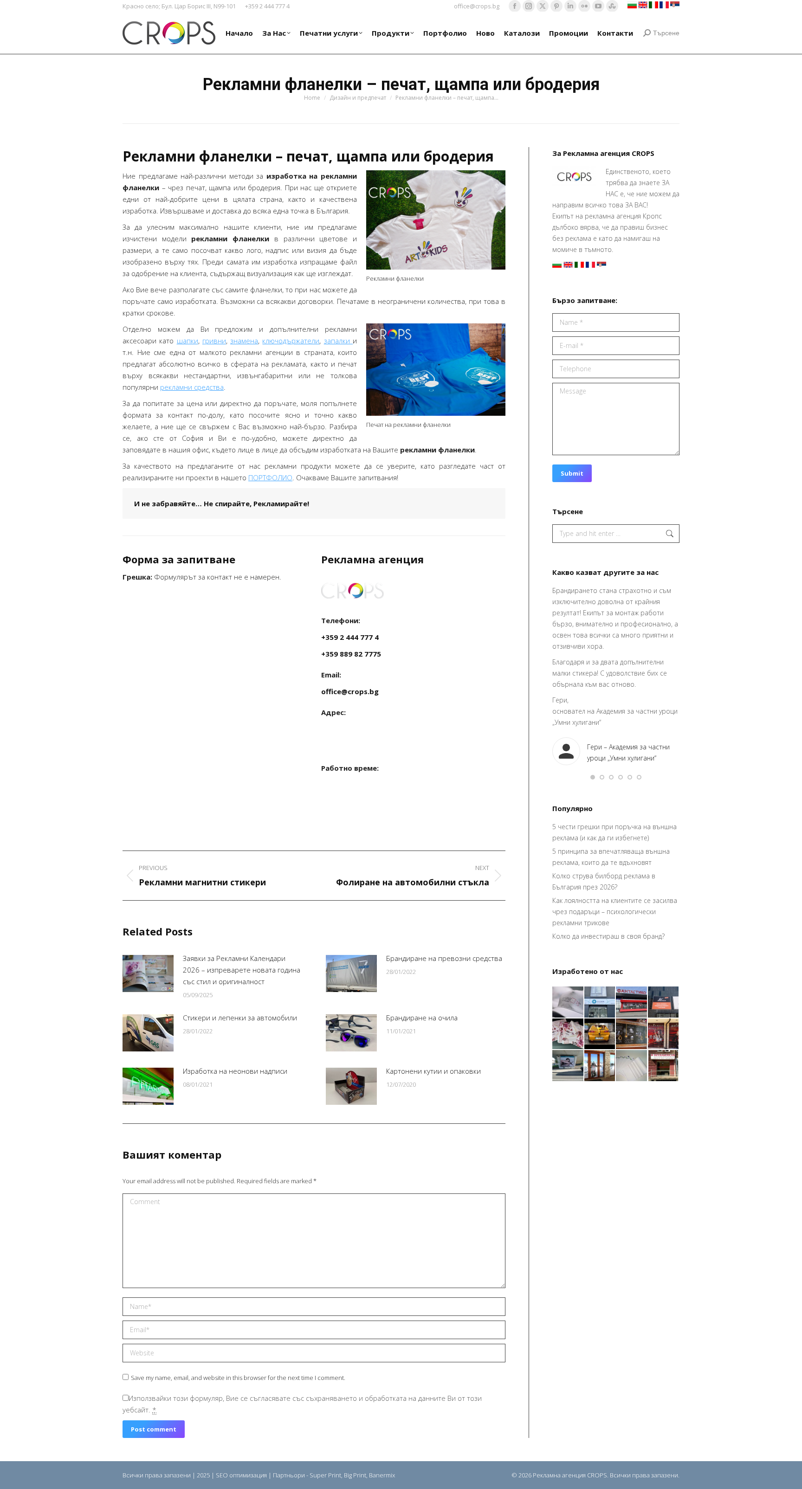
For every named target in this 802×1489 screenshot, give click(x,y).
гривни (214, 340)
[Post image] (148, 973)
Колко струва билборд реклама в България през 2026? (603, 881)
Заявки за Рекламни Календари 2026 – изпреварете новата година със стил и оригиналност (241, 970)
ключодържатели (290, 340)
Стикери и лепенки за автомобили (240, 1017)
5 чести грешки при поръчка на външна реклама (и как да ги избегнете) (614, 832)
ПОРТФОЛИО (270, 477)
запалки (338, 340)
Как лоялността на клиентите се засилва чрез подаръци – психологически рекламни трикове (614, 911)
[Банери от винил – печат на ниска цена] (632, 1034)
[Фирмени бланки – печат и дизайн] (632, 1066)
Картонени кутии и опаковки (433, 1071)
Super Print (325, 1475)
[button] (592, 777)
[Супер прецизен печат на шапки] (568, 1002)
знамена (244, 340)
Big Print (355, 1475)
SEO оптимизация (241, 1475)
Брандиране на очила (422, 1017)
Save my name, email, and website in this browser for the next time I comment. (238, 1377)
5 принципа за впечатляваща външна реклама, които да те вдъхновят (611, 857)
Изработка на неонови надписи (235, 1071)
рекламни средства (192, 387)
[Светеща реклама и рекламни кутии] (600, 1002)
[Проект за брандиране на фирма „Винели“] (664, 1034)
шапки (187, 340)
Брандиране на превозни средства (444, 958)
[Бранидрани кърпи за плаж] (568, 1034)
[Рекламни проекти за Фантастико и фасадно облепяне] (632, 1002)
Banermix (382, 1475)
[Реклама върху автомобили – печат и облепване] (600, 1034)
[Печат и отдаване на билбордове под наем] (568, 1066)
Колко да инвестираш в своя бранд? (608, 936)
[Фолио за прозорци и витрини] (600, 1066)
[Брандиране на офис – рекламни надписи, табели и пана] (664, 1066)
